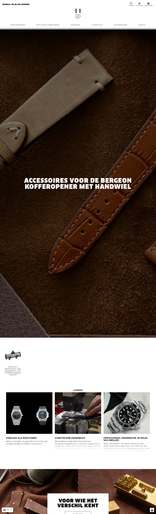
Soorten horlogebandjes (70, 438)
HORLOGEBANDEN (17, 25)
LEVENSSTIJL (96, 25)
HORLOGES (75, 25)
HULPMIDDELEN (120, 25)
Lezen (11, 460)
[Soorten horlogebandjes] (78, 413)
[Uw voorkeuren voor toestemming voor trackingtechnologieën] (152, 510)
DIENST (141, 25)
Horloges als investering (21, 438)
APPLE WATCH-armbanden (47, 25)
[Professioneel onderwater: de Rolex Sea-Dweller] (127, 413)
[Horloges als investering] (29, 413)
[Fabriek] (78, 16)
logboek (78, 390)
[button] (7, 510)
